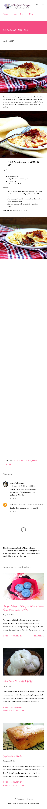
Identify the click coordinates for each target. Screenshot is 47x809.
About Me (18, 14)
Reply (13, 498)
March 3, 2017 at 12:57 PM (31, 504)
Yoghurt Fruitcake (12, 756)
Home (5, 14)
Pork (34, 460)
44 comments (16, 636)
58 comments (16, 707)
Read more (39, 636)
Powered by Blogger (25, 799)
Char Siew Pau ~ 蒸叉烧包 (17, 681)
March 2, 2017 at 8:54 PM (23, 485)
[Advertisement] (23, 358)
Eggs (28, 460)
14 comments (16, 782)
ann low (13, 504)
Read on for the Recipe (13, 710)
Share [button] (8, 464)
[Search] (36, 4)
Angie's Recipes (17, 482)
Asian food (18, 460)
